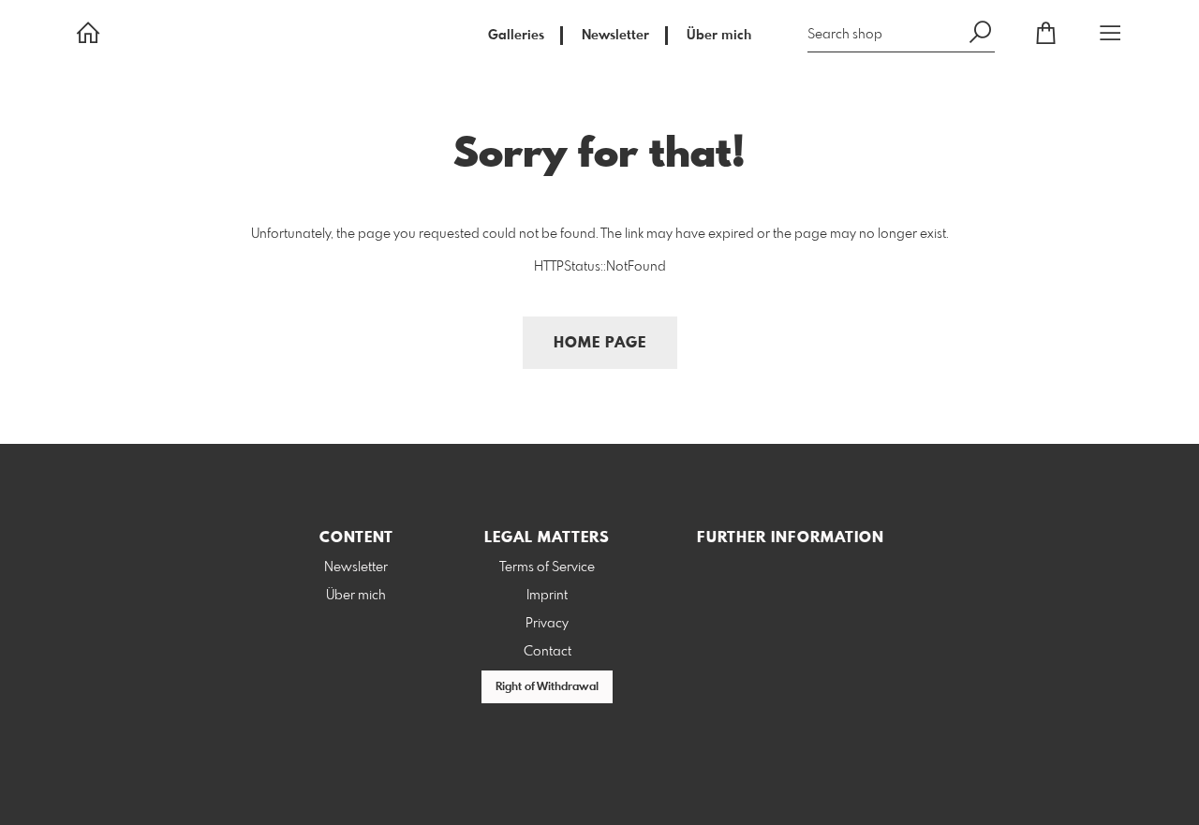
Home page (600, 343)
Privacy (547, 623)
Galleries (516, 35)
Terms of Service (547, 567)
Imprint (547, 595)
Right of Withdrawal (547, 687)
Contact (547, 651)
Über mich (719, 35)
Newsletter (615, 35)
